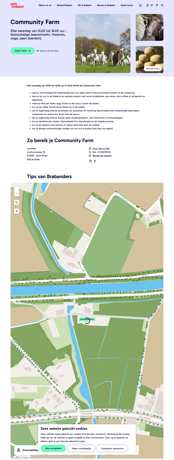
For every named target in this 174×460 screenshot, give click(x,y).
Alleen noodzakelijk (81, 448)
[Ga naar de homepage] (19, 5)
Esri (22, 458)
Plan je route (33, 159)
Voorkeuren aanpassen (112, 448)
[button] (87, 320)
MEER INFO (21, 50)
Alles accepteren (53, 448)
